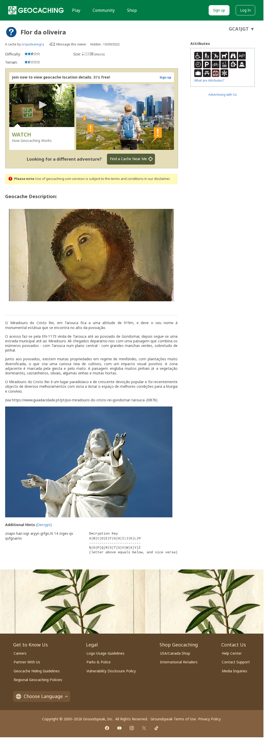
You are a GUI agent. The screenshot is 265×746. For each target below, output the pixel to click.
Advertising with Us (222, 94)
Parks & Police (98, 662)
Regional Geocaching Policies (38, 679)
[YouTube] (119, 728)
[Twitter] (144, 728)
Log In (245, 10)
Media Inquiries (234, 671)
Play (76, 10)
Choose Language (43, 696)
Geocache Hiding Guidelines (37, 671)
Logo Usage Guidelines (105, 653)
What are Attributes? (209, 80)
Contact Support (236, 662)
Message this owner (71, 44)
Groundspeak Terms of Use (173, 718)
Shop (132, 10)
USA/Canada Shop (175, 653)
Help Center (232, 653)
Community (104, 10)
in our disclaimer (156, 179)
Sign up (219, 10)
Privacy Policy (209, 718)
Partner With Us (27, 662)
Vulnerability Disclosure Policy (111, 671)
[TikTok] (156, 728)
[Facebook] (107, 728)
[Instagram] (132, 728)
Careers (20, 653)
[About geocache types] (11, 32)
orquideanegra (33, 44)
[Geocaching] (36, 10)
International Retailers (179, 662)
